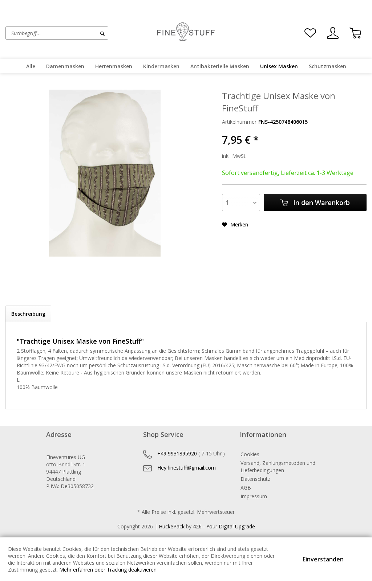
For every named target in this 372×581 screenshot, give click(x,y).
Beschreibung (28, 313)
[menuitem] (78, 33)
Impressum (253, 496)
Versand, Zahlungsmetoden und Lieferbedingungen (277, 466)
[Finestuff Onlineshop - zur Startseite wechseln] (186, 32)
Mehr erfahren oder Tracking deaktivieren (108, 569)
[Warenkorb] (355, 33)
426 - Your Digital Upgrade (224, 526)
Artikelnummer (239, 121)
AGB (245, 487)
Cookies (249, 454)
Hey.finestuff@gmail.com (186, 467)
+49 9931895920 (177, 453)
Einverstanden (323, 559)
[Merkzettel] (310, 33)
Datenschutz (255, 478)
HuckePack (172, 526)
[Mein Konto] (333, 33)
